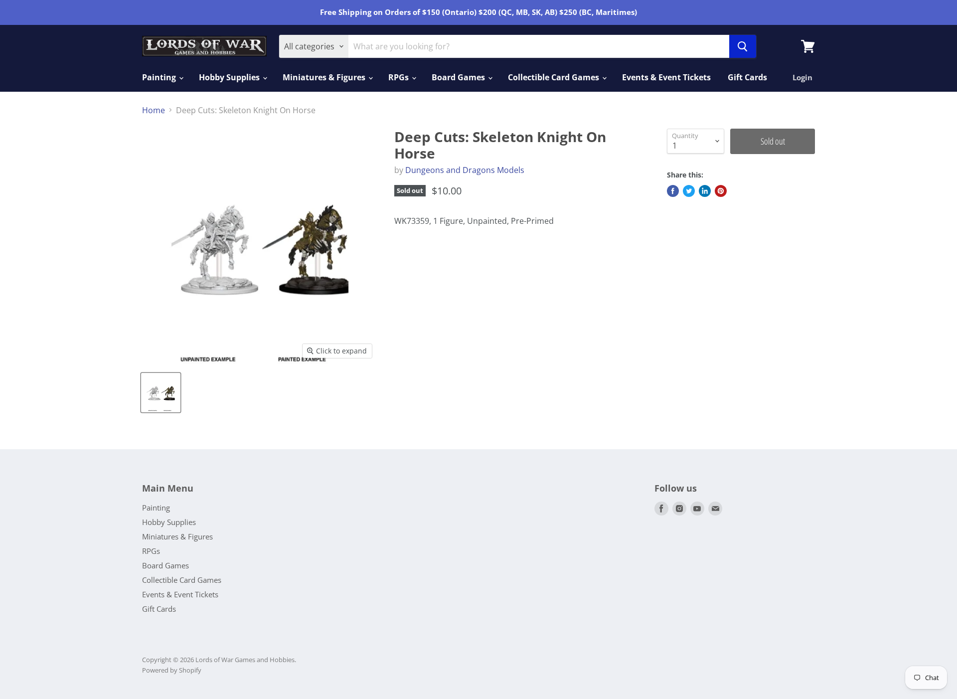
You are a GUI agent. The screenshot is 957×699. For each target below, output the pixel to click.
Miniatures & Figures (325, 77)
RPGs (399, 77)
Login (802, 77)
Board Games (459, 77)
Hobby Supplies (230, 77)
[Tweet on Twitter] (689, 191)
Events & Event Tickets (666, 77)
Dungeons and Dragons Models (464, 170)
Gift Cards (747, 77)
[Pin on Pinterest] (721, 191)
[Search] (742, 46)
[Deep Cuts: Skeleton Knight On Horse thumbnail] (160, 392)
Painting (160, 77)
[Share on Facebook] (673, 191)
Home (153, 110)
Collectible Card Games (554, 77)
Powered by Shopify (171, 670)
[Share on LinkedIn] (705, 191)
